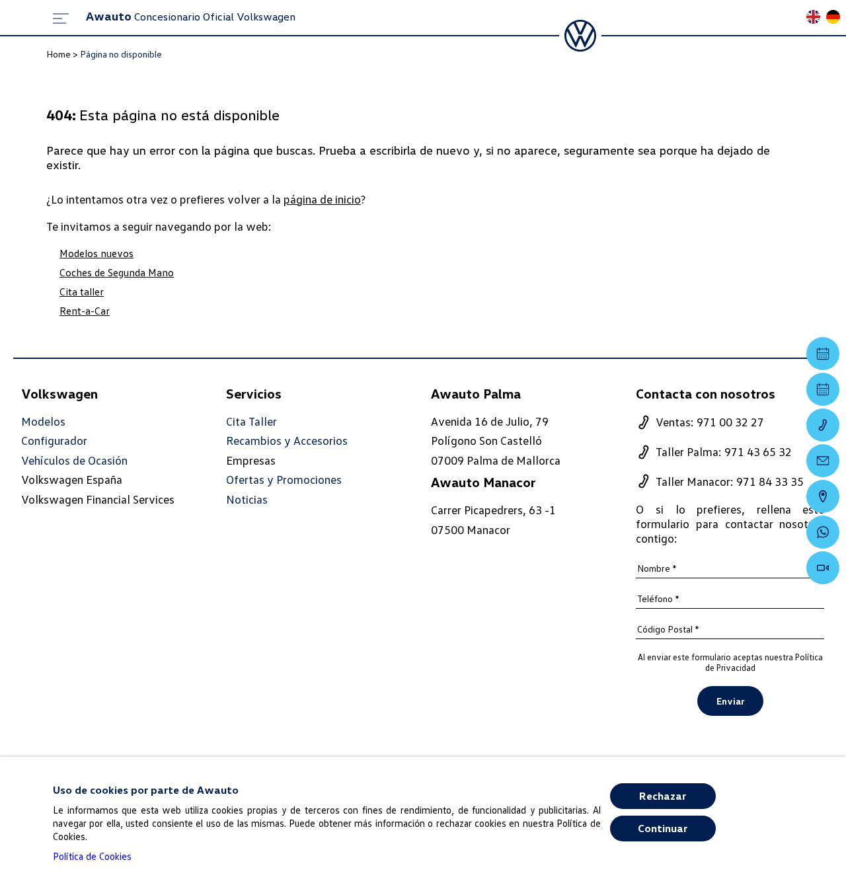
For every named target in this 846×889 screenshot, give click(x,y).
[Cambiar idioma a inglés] (816, 18)
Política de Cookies (92, 856)
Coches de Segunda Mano (116, 272)
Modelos (43, 421)
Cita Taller (251, 421)
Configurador (54, 440)
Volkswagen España (71, 479)
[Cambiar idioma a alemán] (836, 18)
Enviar (730, 701)
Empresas (251, 460)
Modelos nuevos (96, 253)
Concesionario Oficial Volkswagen (190, 16)
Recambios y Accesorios (287, 440)
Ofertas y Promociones (284, 479)
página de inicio (322, 199)
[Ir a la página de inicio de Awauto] (580, 36)
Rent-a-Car (84, 310)
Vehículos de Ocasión (74, 460)
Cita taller (81, 291)
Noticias (247, 499)
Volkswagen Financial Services (97, 499)
